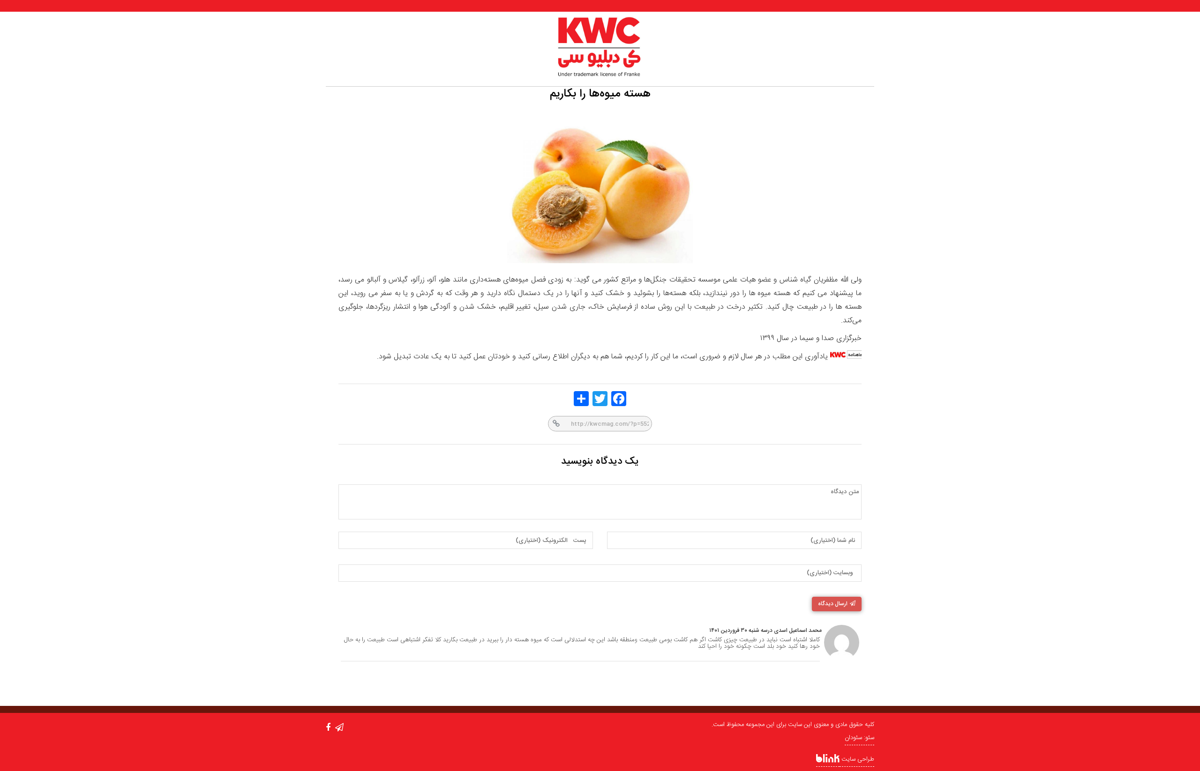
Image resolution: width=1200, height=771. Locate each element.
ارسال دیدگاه (833, 603)
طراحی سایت (857, 759)
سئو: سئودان (859, 738)
